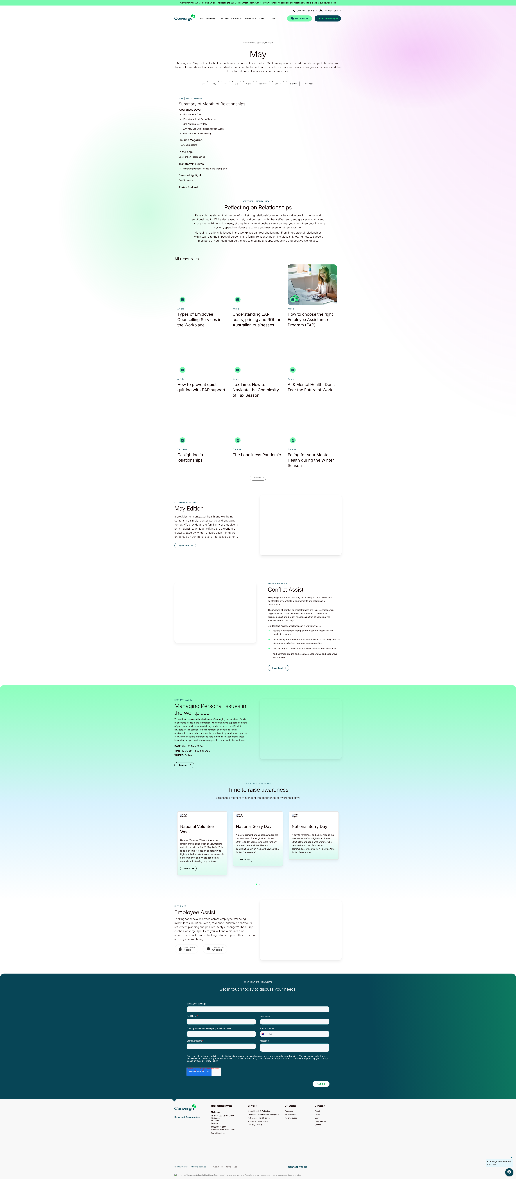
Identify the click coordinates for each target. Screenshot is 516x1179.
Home (245, 43)
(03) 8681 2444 (219, 1127)
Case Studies (320, 1121)
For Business (290, 1114)
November (293, 84)
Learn (317, 1118)
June (225, 84)
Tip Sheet (182, 449)
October (278, 84)
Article (180, 309)
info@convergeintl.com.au (224, 1129)
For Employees (291, 1118)
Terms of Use (231, 1167)
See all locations (218, 1133)
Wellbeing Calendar (256, 43)
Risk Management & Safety (259, 1118)
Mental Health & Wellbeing (259, 1111)
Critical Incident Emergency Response (264, 1114)
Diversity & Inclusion (256, 1125)
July (236, 84)
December (308, 84)
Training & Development (258, 1121)
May (214, 84)
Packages (289, 1111)
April (203, 84)
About (317, 1111)
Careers (318, 1114)
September (263, 84)
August (248, 84)
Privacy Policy (217, 1167)
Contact (318, 1125)
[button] (185, 545)
